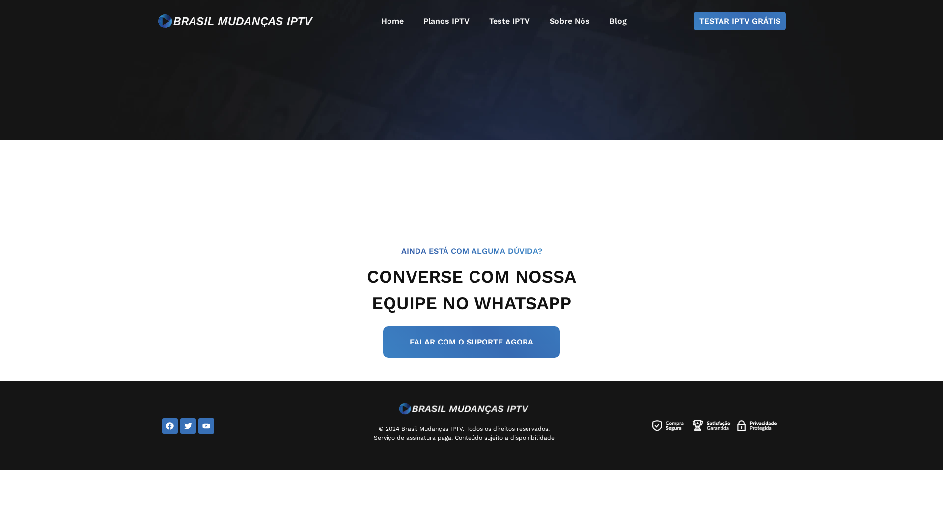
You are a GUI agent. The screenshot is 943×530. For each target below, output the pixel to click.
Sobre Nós (570, 21)
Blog (618, 21)
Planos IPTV (446, 21)
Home (392, 21)
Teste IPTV (509, 21)
